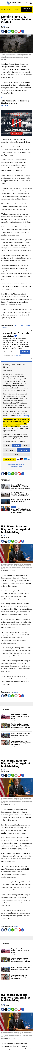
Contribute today (26, 9)
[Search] (28, 3)
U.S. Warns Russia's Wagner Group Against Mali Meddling (15, 529)
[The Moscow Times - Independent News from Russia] (12, 3)
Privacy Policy (18, 355)
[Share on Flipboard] (19, 31)
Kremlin (17, 325)
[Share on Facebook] (2, 31)
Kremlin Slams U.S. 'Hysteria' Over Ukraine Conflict (16, 19)
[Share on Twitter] (5, 31)
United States (25, 325)
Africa (16, 692)
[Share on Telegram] (9, 31)
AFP (4, 26)
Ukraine (4, 327)
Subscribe (24, 352)
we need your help (23, 416)
